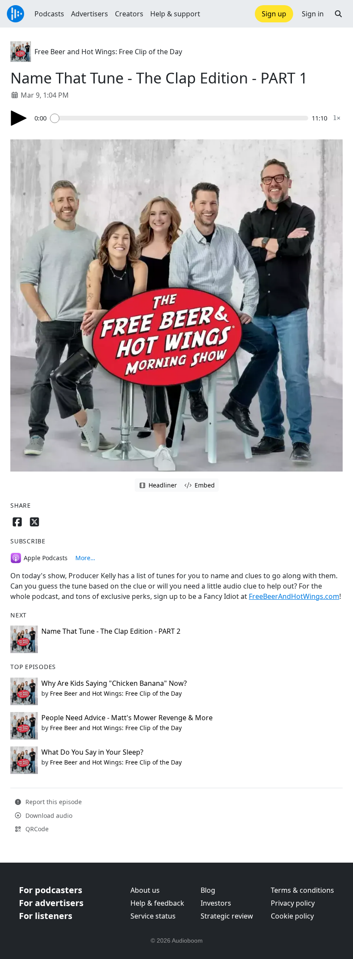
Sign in (313, 14)
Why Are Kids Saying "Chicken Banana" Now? (114, 683)
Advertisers (89, 14)
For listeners (45, 916)
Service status (153, 916)
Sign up (274, 14)
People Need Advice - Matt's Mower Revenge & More (127, 717)
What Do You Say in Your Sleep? (92, 752)
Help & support (175, 14)
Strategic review (227, 916)
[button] (338, 13)
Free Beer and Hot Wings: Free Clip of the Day (108, 51)
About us (145, 890)
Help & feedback (157, 903)
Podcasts (49, 14)
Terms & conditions (302, 890)
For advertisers (51, 903)
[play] (19, 118)
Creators (129, 14)
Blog (208, 890)
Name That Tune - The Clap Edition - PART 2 (110, 631)
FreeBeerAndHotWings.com (294, 596)
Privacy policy (293, 903)
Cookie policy (292, 916)
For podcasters (50, 890)
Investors (216, 903)
